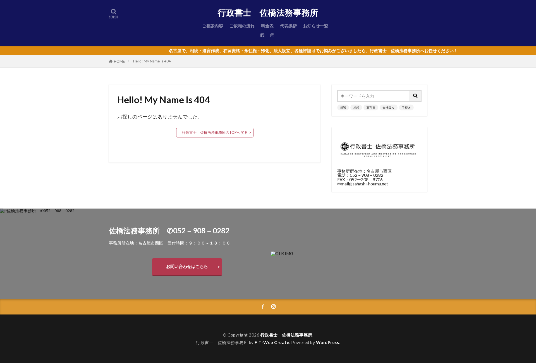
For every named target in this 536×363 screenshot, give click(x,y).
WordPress (327, 342)
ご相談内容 (212, 25)
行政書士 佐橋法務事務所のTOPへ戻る (215, 132)
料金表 (267, 25)
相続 (356, 107)
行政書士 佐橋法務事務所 (268, 12)
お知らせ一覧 (315, 25)
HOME (119, 61)
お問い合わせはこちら (187, 266)
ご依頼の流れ (242, 25)
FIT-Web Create (272, 342)
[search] (415, 96)
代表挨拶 (288, 25)
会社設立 (388, 107)
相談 (343, 107)
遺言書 (370, 107)
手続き (406, 107)
